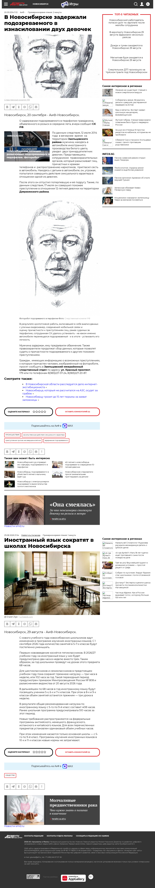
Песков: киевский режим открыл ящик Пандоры (129, 159)
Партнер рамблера (50, 877)
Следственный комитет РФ (17, 100)
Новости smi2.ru (14, 526)
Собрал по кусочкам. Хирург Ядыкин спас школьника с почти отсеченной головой (132, 575)
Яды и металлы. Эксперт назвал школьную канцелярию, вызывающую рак (130, 112)
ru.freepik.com (26, 617)
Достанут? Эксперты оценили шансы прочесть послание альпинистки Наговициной (132, 585)
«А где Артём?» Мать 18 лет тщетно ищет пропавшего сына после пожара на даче (131, 555)
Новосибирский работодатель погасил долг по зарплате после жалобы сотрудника (127, 23)
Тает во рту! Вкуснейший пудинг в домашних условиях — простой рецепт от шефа (131, 565)
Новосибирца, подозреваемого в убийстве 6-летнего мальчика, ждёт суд (33, 474)
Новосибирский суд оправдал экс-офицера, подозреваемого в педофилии (32, 464)
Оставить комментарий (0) (77, 412)
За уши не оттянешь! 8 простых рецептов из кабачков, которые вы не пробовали (133, 132)
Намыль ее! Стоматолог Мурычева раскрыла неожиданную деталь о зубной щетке (131, 545)
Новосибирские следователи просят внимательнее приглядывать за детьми (79, 474)
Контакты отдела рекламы (60, 836)
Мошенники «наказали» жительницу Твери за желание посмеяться (131, 199)
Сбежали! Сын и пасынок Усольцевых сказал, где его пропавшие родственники (133, 142)
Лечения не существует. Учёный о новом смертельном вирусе (131, 91)
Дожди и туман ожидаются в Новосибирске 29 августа (126, 46)
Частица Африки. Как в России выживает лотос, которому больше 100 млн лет (132, 595)
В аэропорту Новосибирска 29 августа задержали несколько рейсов (126, 35)
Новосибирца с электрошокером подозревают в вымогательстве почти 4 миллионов (33, 484)
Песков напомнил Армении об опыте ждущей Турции (132, 179)
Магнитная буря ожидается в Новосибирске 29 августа (126, 59)
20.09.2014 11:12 (11, 12)
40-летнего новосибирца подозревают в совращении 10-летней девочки (80, 464)
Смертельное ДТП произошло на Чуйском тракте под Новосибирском (126, 71)
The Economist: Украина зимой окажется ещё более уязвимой (128, 169)
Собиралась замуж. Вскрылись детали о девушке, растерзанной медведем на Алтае (131, 102)
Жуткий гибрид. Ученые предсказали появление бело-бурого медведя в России (133, 122)
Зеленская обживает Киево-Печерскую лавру (127, 189)
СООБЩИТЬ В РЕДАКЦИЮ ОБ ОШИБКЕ (92, 836)
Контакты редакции (33, 836)
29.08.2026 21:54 (11, 535)
